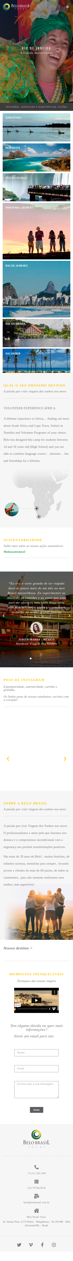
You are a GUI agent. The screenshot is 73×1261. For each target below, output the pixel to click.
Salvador (12, 353)
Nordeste (12, 147)
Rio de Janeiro (16, 265)
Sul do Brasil (15, 323)
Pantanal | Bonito (19, 207)
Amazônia (13, 117)
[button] (31, 100)
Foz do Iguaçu (16, 177)
